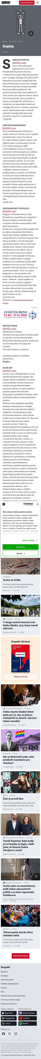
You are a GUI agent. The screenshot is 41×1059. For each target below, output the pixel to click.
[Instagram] (15, 1036)
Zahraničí (6, 929)
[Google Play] (9, 1018)
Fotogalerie (6, 577)
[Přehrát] (31, 613)
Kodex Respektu (7, 980)
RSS (2, 992)
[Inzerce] (20, 314)
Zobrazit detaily (28, 540)
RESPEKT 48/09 (19, 63)
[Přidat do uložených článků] (36, 570)
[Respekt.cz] (6, 2)
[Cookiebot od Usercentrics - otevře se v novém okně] (24, 504)
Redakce (4, 972)
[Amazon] (9, 1023)
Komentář (9, 619)
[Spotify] (27, 1023)
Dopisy (5, 41)
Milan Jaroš (6, 591)
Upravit (19, 553)
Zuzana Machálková (9, 725)
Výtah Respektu (17, 708)
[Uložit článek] (31, 33)
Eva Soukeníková (21, 899)
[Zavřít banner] (37, 504)
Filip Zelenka (7, 946)
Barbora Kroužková (9, 854)
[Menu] (37, 2)
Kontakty (4, 976)
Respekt (5, 52)
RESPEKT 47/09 (9, 128)
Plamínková (17, 883)
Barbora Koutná (8, 809)
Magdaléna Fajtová (9, 632)
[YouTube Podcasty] (27, 1018)
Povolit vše (20, 547)
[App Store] (9, 1013)
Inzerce (4, 988)
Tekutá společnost (18, 838)
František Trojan (8, 767)
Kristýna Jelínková (9, 899)
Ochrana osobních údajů (10, 1000)
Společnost (6, 753)
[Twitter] (9, 1036)
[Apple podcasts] (27, 1013)
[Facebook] (3, 1036)
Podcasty (9, 708)
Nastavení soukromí (9, 1004)
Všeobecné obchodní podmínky (13, 996)
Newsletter (9, 883)
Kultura (5, 795)
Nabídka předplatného (9, 984)
